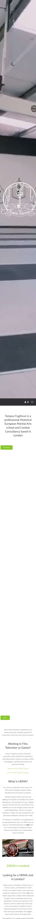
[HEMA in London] (18, 866)
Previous (6, 447)
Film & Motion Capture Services (18, 773)
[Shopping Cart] (28, 402)
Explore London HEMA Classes (18, 768)
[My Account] (25, 402)
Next (5, 718)
